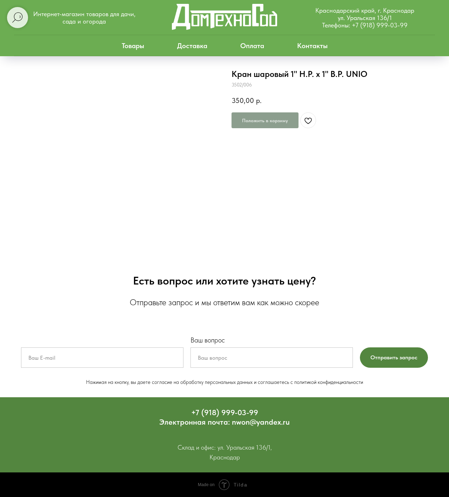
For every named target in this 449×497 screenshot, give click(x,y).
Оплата (252, 45)
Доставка (192, 45)
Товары (133, 45)
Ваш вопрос (207, 340)
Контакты (312, 45)
